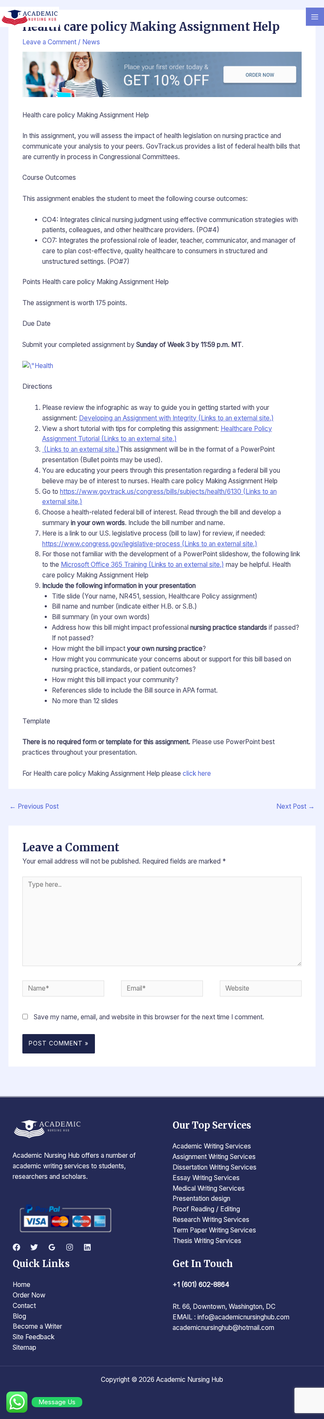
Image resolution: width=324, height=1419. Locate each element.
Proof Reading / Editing (206, 1209)
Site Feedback (33, 1337)
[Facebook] (16, 1247)
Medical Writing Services (209, 1188)
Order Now (29, 1295)
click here (197, 773)
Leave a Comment (49, 42)
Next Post (295, 806)
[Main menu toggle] (315, 17)
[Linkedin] (87, 1247)
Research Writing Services (211, 1220)
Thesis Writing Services (207, 1241)
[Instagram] (69, 1247)
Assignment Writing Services (214, 1157)
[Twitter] (34, 1247)
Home (21, 1285)
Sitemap (24, 1347)
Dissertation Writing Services (214, 1167)
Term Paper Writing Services (214, 1230)
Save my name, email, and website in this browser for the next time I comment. (149, 1017)
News (91, 42)
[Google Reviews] (52, 1247)
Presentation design (201, 1198)
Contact (24, 1306)
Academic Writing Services (212, 1146)
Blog (19, 1316)
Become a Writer (37, 1326)
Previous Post (34, 806)
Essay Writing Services (206, 1178)
